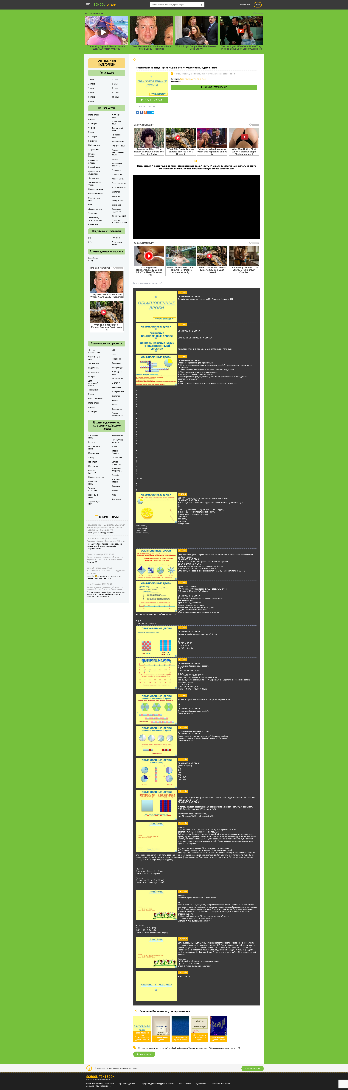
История (92, 377)
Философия (117, 409)
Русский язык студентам (94, 173)
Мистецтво (93, 466)
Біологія (115, 475)
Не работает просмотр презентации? (147, 283)
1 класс (91, 80)
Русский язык (94, 167)
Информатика (94, 145)
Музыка (115, 159)
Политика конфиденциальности (100, 1084)
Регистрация (245, 5)
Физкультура (117, 368)
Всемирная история (93, 162)
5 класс (91, 97)
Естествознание (118, 188)
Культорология (118, 179)
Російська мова (92, 483)
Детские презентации (94, 351)
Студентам (93, 224)
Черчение (92, 213)
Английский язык (117, 116)
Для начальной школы (93, 383)
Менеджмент (117, 201)
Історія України (115, 452)
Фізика (115, 491)
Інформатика (117, 436)
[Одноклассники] (145, 113)
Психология (117, 175)
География (92, 137)
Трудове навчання (92, 489)
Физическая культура (117, 165)
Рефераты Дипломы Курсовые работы (157, 1084)
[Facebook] (141, 113)
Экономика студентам (116, 210)
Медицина (116, 387)
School (105, 5)
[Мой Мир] (149, 113)
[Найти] (201, 5)
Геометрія (92, 462)
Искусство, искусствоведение (119, 221)
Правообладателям (127, 1084)
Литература (93, 178)
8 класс (115, 84)
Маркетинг (116, 196)
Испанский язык (116, 123)
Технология (93, 390)
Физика (91, 128)
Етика (114, 447)
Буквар (91, 442)
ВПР (90, 238)
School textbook (100, 1077)
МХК (113, 350)
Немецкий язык (116, 136)
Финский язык (118, 141)
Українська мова (93, 496)
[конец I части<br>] (156, 1001)
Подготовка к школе (117, 243)
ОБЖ (90, 205)
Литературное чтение (94, 184)
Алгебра (92, 119)
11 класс (115, 97)
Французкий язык (117, 129)
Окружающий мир (94, 199)
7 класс (115, 80)
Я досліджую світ (94, 503)
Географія (116, 486)
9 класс (115, 88)
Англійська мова (93, 437)
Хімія (114, 495)
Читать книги (185, 1084)
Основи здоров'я (92, 472)
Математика (93, 115)
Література (117, 458)
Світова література (117, 463)
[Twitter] (152, 113)
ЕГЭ (89, 242)
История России (92, 155)
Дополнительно (95, 209)
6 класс (91, 101)
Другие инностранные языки (118, 152)
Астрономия (93, 150)
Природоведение (95, 189)
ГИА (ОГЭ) (116, 238)
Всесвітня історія (116, 481)
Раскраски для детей (220, 1084)
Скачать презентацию (216, 87)
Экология (116, 192)
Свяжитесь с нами (253, 1068)
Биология (92, 141)
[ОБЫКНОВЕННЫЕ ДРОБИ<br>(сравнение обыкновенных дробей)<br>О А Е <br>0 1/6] (156, 688)
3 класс (91, 88)
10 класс (115, 93)
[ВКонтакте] (137, 113)
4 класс (91, 93)
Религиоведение (119, 183)
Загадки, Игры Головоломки (98, 1086)
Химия (91, 132)
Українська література (117, 470)
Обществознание (95, 194)
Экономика (116, 205)
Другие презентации (198, 79)
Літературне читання (117, 441)
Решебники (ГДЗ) (93, 259)
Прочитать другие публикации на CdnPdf (196, 238)
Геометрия (92, 124)
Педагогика (93, 368)
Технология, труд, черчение (95, 219)
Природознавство (96, 477)
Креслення (116, 499)
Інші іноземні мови (94, 448)
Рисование (116, 170)
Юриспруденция (119, 216)
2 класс (91, 84)
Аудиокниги (201, 1084)
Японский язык (118, 146)
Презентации (185, 79)
